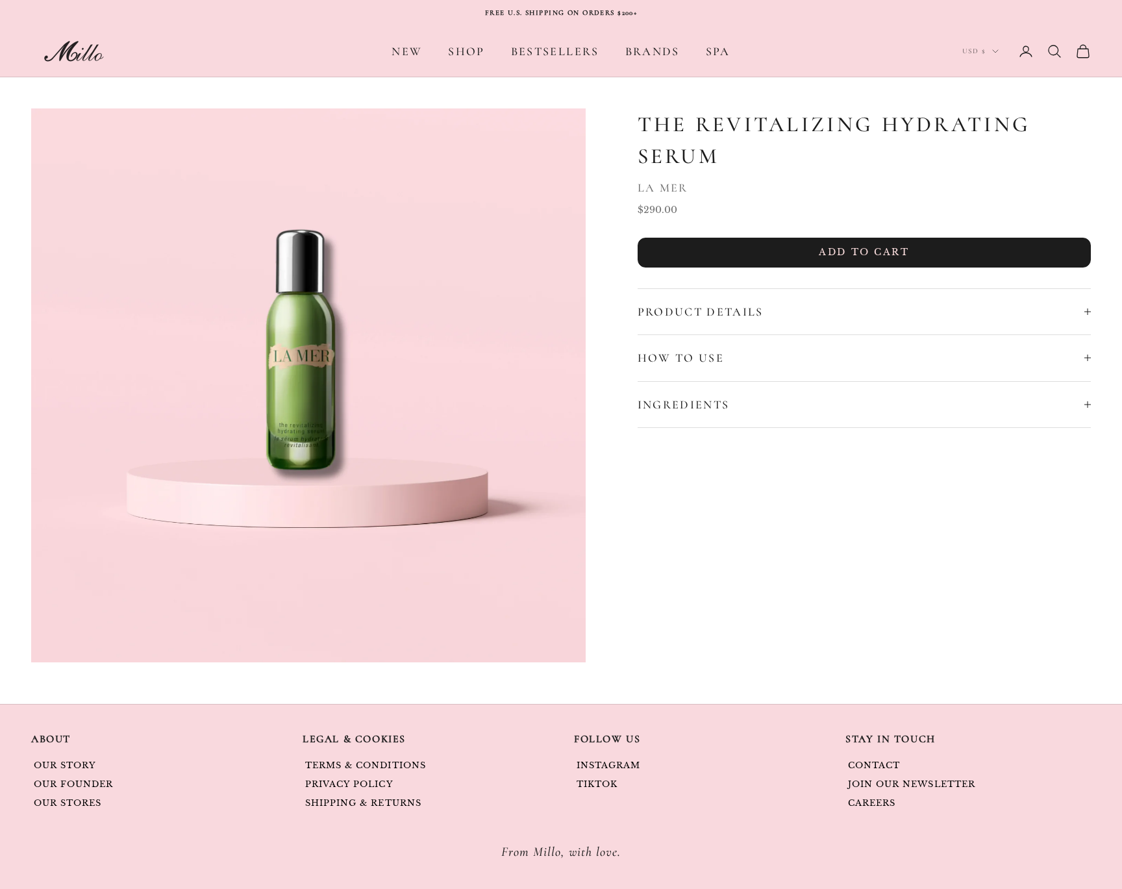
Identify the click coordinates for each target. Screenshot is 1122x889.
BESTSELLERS (555, 51)
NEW (407, 51)
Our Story (65, 765)
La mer (663, 188)
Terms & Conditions (365, 765)
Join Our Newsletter (911, 784)
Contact (874, 765)
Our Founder (73, 784)
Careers (871, 802)
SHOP (466, 51)
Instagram (608, 765)
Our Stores (67, 802)
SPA (718, 51)
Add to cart (864, 252)
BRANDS (652, 51)
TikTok (597, 784)
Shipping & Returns (363, 802)
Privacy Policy (349, 784)
